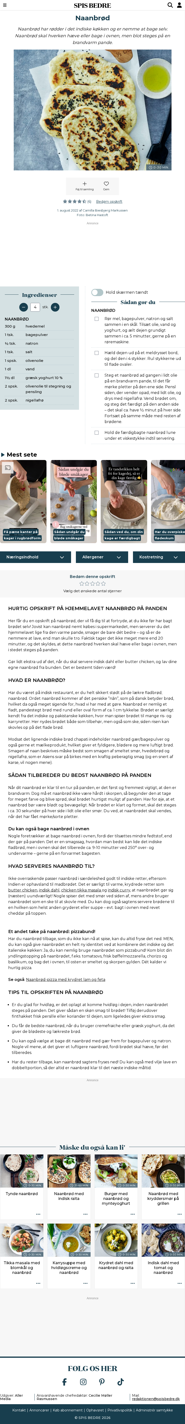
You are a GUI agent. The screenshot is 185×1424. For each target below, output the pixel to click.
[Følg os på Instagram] (83, 1382)
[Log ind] (179, 5)
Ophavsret (95, 1410)
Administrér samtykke (154, 1410)
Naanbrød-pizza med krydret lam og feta (65, 979)
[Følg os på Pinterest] (101, 1382)
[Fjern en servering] (23, 307)
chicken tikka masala (81, 890)
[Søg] (170, 5)
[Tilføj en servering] (55, 307)
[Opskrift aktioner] (38, 1214)
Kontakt (19, 1410)
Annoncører (39, 1410)
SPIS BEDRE (92, 5)
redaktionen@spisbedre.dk (156, 1399)
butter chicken (22, 890)
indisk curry (119, 890)
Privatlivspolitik (119, 1410)
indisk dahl (49, 890)
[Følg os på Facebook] (64, 1382)
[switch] (97, 292)
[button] (23, 501)
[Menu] (20, 5)
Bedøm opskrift (109, 201)
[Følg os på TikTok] (120, 1382)
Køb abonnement (68, 1410)
